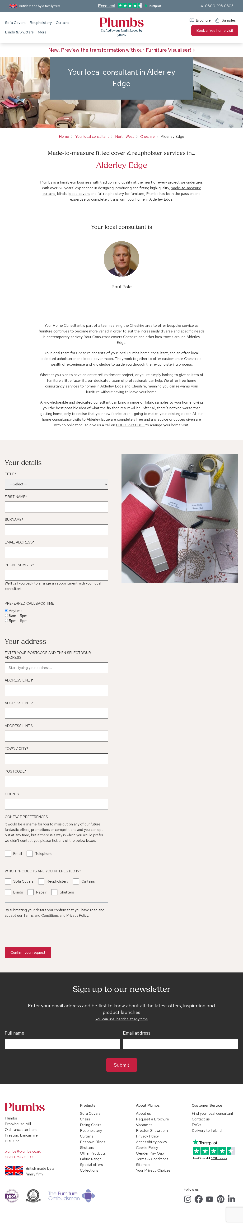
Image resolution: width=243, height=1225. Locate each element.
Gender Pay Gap (150, 1153)
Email (17, 853)
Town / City (16, 748)
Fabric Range (91, 1158)
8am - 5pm (18, 615)
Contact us (201, 1119)
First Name (16, 496)
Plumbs (121, 22)
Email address (136, 1033)
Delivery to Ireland (207, 1130)
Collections (89, 1170)
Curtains (62, 22)
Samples (229, 20)
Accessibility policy (151, 1141)
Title (10, 474)
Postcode (15, 771)
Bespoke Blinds (92, 1141)
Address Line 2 (19, 703)
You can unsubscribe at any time (121, 1019)
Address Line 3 (19, 725)
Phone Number (19, 565)
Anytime (16, 610)
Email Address (19, 542)
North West (124, 136)
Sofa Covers (15, 22)
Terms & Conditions (152, 1158)
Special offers (91, 1164)
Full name (14, 1033)
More (42, 32)
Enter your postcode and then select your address (48, 655)
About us (143, 1113)
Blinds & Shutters (19, 32)
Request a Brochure (152, 1119)
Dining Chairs (90, 1124)
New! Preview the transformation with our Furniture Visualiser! (119, 50)
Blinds (18, 892)
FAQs (196, 1124)
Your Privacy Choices (153, 1170)
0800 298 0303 (219, 5)
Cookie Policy (147, 1147)
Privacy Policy (77, 915)
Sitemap (143, 1164)
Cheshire (147, 136)
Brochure (203, 20)
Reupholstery (41, 22)
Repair (41, 892)
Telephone (43, 853)
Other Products (93, 1153)
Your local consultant (92, 136)
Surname (14, 519)
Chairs (85, 1119)
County (12, 794)
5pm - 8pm (18, 620)
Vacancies (144, 1124)
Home (64, 136)
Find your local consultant (212, 1113)
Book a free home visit (214, 30)
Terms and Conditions (41, 915)
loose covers (79, 193)
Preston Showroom (152, 1130)
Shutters (67, 892)
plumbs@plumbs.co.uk (23, 1151)
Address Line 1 (19, 680)
